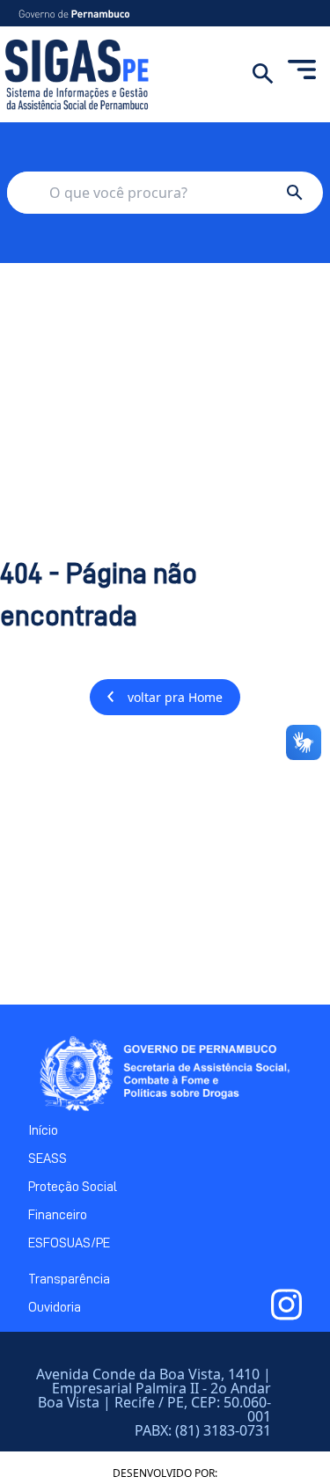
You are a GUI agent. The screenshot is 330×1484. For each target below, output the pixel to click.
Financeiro (57, 1215)
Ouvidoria (54, 1307)
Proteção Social (72, 1187)
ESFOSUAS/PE (69, 1243)
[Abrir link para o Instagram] (286, 1304)
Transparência (69, 1279)
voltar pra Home (175, 697)
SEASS (47, 1158)
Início (43, 1130)
